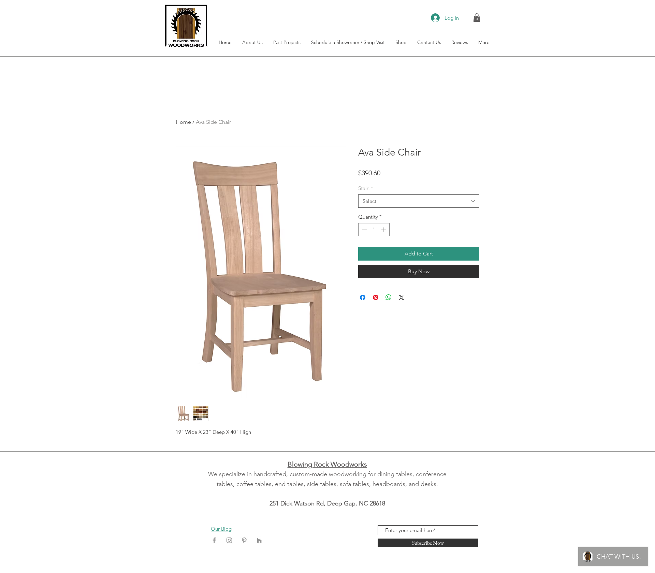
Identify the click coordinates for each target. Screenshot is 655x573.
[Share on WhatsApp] (388, 297)
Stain (365, 188)
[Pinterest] (244, 540)
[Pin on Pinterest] (376, 297)
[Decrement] (363, 229)
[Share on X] (401, 297)
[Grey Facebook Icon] (214, 540)
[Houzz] (259, 540)
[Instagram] (229, 540)
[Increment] (384, 229)
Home (183, 122)
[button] (476, 17)
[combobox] (418, 201)
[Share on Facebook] (363, 297)
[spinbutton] (374, 229)
